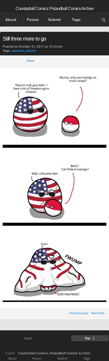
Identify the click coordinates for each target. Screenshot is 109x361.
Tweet (30, 60)
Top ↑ (90, 338)
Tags (76, 19)
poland (31, 50)
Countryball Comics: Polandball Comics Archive (55, 8)
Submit (54, 19)
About (10, 19)
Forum (33, 19)
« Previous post (78, 313)
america (18, 50)
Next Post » (98, 313)
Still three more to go (24, 39)
